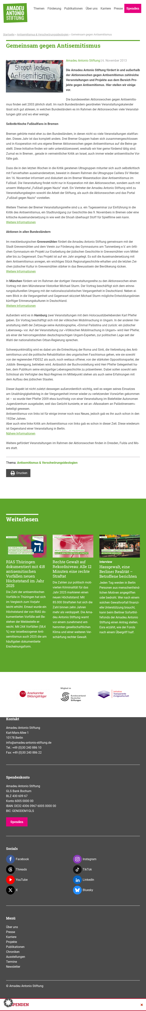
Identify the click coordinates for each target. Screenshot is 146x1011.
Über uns (92, 8)
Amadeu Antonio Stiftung (83, 60)
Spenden (132, 8)
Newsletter (13, 966)
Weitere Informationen (21, 222)
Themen (38, 8)
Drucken (21, 473)
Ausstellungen (15, 957)
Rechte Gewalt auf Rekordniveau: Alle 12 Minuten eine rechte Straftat (72, 569)
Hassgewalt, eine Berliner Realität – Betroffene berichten (118, 571)
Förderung (54, 8)
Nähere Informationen (20, 433)
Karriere (106, 8)
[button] (8, 1002)
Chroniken (13, 952)
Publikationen (73, 8)
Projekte (11, 942)
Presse (118, 8)
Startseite (8, 34)
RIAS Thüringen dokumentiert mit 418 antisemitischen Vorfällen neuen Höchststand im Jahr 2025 (25, 573)
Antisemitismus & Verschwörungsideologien (43, 34)
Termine (11, 962)
